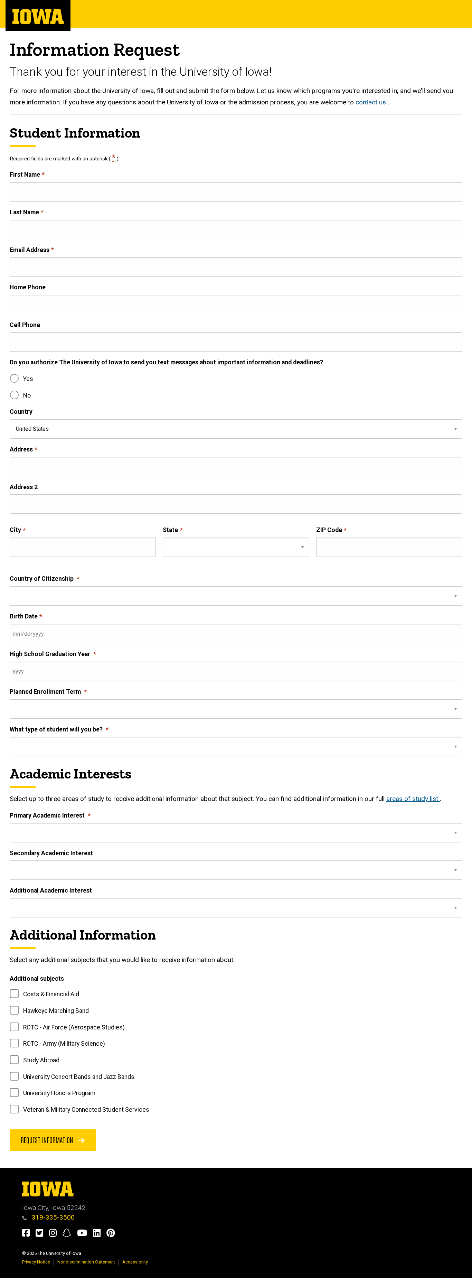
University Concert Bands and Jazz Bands (78, 1076)
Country (21, 411)
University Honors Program (59, 1093)
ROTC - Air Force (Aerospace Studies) (74, 1027)
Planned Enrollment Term (46, 691)
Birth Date (24, 616)
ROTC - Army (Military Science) (64, 1043)
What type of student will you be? (57, 729)
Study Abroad (41, 1060)
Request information (48, 1139)
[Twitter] (42, 1234)
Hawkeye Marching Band (56, 1010)
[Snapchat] (69, 1234)
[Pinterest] (113, 1234)
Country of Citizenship (42, 578)
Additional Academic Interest (51, 890)
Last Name (24, 212)
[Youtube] (85, 1234)
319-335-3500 (52, 1217)
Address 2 (24, 487)
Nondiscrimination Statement (86, 1262)
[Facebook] (29, 1234)
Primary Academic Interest (48, 815)
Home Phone (28, 287)
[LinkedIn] (99, 1234)
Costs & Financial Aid (51, 994)
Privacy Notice (36, 1262)
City (15, 529)
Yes (28, 378)
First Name (25, 174)
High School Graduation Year (51, 654)
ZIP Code (329, 529)
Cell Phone (25, 324)
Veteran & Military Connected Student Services (86, 1109)
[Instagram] (56, 1234)
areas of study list (413, 799)
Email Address (29, 249)
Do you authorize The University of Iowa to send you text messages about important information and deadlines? (166, 362)
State (170, 529)
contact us (372, 102)
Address (21, 449)
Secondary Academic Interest (51, 853)
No (27, 395)
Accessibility (135, 1262)
